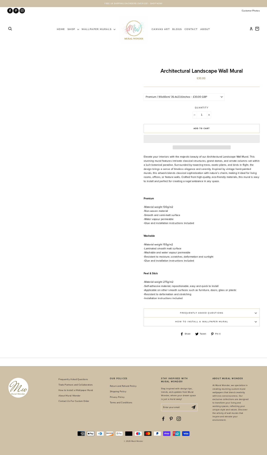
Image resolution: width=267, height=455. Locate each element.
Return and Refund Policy (123, 386)
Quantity (202, 107)
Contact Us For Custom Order (73, 401)
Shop (72, 29)
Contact (191, 29)
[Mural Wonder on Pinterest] (171, 419)
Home (61, 29)
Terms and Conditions (121, 402)
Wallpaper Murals (97, 29)
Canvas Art (161, 29)
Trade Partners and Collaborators (75, 384)
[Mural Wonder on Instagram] (179, 419)
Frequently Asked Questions (201, 313)
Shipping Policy (118, 391)
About (205, 29)
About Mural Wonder (69, 395)
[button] (202, 139)
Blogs (177, 29)
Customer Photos (251, 10)
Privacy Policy (117, 397)
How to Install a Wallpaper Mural (201, 321)
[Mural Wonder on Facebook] (163, 419)
